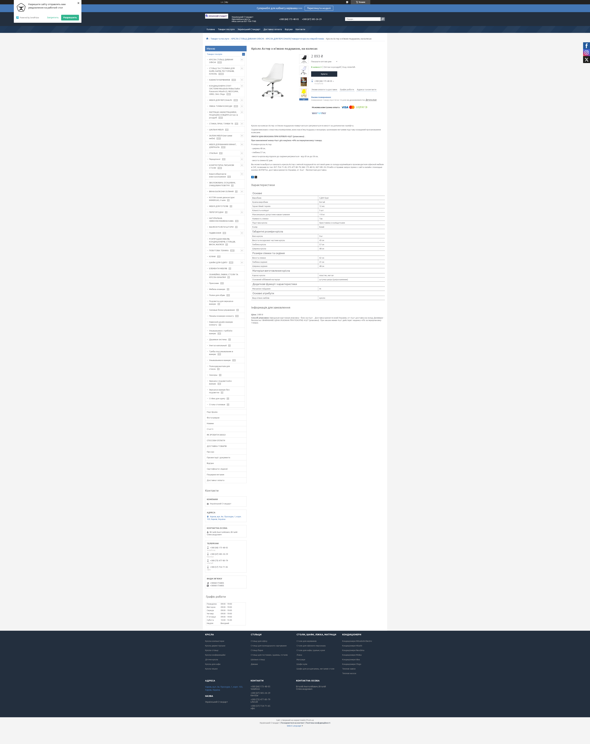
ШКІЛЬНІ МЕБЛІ (216, 130)
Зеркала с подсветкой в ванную (220, 382)
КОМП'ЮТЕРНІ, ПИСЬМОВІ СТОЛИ (221, 166)
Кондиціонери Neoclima (353, 650)
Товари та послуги (219, 39)
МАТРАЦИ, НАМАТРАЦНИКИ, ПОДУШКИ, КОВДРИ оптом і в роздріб (223, 115)
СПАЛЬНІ (213, 153)
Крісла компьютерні (214, 641)
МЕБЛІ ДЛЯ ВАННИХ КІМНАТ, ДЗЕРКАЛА (222, 145)
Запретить (53, 17)
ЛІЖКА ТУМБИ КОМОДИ (220, 106)
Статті (210, 429)
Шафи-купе (302, 664)
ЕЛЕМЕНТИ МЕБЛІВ (218, 268)
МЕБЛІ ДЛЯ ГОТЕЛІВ (218, 206)
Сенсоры (213, 375)
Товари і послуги (226, 29)
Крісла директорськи (215, 646)
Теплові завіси (349, 669)
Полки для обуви (217, 295)
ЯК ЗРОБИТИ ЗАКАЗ (216, 435)
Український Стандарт (249, 29)
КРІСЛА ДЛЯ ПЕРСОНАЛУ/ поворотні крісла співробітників (295, 39)
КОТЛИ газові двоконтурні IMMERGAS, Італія (221, 198)
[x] (256, 177)
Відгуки (289, 29)
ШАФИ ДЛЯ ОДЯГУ (218, 262)
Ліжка (299, 655)
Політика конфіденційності (318, 723)
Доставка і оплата (273, 29)
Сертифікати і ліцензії (217, 469)
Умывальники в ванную (220, 360)
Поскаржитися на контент (293, 723)
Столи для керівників (307, 641)
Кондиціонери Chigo (351, 664)
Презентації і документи (218, 457)
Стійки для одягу (217, 398)
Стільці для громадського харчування (269, 646)
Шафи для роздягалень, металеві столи (315, 669)
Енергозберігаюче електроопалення (217, 175)
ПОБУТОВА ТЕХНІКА (219, 250)
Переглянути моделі (319, 8)
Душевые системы (218, 339)
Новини (210, 423)
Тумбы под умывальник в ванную (221, 352)
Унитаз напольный (218, 345)
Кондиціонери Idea (351, 659)
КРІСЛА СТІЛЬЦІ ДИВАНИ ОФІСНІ (247, 39)
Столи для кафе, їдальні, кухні (311, 650)
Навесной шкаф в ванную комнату (221, 323)
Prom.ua (310, 720)
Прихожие (214, 283)
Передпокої (214, 159)
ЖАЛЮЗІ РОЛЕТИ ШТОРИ (221, 227)
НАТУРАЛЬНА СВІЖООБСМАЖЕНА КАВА (221, 219)
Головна (211, 29)
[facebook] (252, 177)
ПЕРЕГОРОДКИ (216, 212)
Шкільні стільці (258, 659)
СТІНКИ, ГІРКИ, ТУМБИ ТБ (221, 124)
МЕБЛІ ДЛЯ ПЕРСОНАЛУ (220, 100)
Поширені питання (215, 474)
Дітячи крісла (211, 659)
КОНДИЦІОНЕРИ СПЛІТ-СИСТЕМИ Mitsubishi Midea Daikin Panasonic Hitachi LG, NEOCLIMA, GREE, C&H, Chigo (224, 90)
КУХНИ (212, 256)
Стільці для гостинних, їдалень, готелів (269, 655)
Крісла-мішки (211, 669)
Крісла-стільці (211, 650)
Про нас (210, 452)
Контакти (300, 29)
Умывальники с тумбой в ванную (220, 332)
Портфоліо (212, 412)
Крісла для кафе (212, 664)
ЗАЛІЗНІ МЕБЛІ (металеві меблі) (220, 137)
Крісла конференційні (215, 655)
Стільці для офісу (259, 641)
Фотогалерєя (213, 418)
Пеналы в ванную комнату (221, 316)
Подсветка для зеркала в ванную (221, 302)
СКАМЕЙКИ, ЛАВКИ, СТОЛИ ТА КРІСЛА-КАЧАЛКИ (223, 275)
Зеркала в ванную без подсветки (219, 391)
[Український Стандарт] (216, 19)
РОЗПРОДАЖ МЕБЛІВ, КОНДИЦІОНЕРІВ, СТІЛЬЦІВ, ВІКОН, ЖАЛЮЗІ (222, 241)
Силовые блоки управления (222, 310)
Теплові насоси (349, 673)
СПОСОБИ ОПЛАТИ (216, 440)
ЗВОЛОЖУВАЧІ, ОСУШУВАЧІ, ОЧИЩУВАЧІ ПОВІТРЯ (222, 184)
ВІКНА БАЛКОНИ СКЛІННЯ (221, 191)
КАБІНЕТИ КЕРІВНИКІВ (219, 80)
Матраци (301, 659)
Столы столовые (217, 404)
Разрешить (70, 17)
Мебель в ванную (217, 289)
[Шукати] (383, 19)
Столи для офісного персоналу (311, 646)
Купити (324, 74)
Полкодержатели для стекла (219, 367)
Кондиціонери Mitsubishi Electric (357, 641)
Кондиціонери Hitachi (352, 646)
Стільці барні (257, 650)
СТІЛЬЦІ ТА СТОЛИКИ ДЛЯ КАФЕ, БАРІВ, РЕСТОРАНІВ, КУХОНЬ (222, 71)
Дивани (254, 664)
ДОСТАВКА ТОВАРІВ (217, 446)
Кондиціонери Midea (352, 655)
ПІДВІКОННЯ (215, 233)
